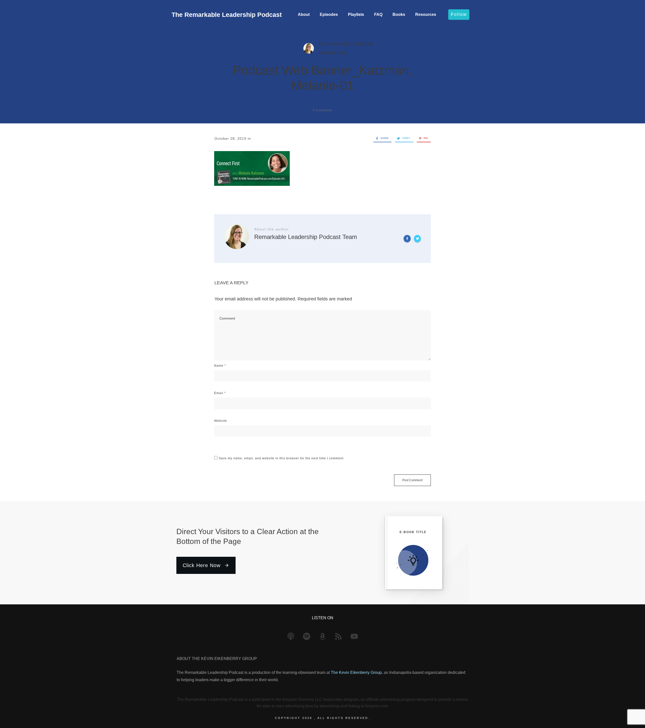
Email (220, 393)
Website (220, 421)
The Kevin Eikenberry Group (356, 672)
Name (220, 365)
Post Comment (412, 480)
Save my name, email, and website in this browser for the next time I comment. (281, 458)
